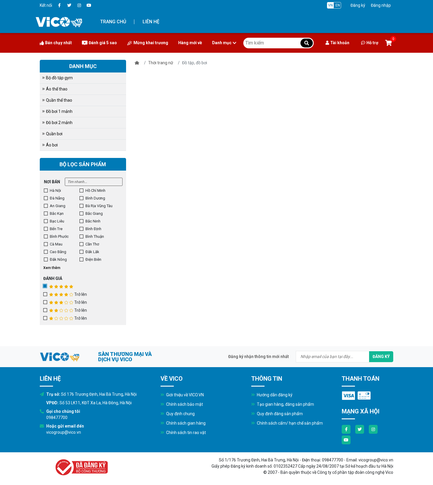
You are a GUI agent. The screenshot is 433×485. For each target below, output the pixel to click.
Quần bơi (54, 133)
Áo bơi (52, 145)
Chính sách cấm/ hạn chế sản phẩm (289, 423)
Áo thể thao (56, 89)
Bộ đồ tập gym (59, 77)
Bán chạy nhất (58, 42)
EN (338, 5)
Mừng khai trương (150, 42)
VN (330, 5)
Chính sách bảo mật (184, 404)
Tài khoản (339, 42)
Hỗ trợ (372, 42)
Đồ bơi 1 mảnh (59, 111)
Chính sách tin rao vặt (185, 432)
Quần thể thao (59, 100)
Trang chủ (113, 21)
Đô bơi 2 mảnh (59, 122)
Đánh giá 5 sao (103, 42)
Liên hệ (151, 21)
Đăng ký (358, 5)
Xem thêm (51, 268)
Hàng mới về (190, 42)
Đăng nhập (381, 5)
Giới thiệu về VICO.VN (184, 394)
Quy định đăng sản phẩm (279, 413)
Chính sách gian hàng (185, 423)
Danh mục (222, 42)
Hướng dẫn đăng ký (274, 394)
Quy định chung (180, 413)
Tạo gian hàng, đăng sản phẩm (285, 404)
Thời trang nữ (160, 62)
